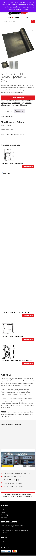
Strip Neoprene (6, 103)
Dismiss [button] (25, 9)
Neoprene (15, 105)
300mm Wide (23, 101)
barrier (27, 103)
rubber (21, 105)
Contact (4, 518)
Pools (27, 17)
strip (25, 105)
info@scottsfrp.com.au (16, 476)
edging (3, 105)
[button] (32, 29)
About (3, 512)
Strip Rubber (16, 103)
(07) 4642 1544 (14, 480)
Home (3, 509)
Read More (29, 166)
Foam (9, 17)
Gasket (8, 105)
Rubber (17, 17)
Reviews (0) (19, 111)
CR (30, 103)
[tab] (8, 111)
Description (8, 111)
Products (4, 515)
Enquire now (18, 97)
